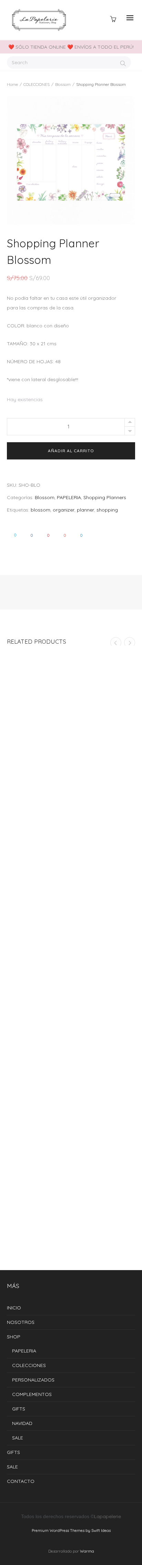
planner (85, 510)
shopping (107, 510)
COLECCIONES (36, 84)
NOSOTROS (20, 1322)
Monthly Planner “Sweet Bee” (71, 1245)
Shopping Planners (104, 497)
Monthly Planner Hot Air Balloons (71, 784)
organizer (63, 510)
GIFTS (18, 1409)
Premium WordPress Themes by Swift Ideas (71, 1530)
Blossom (63, 84)
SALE (17, 1438)
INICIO (14, 1308)
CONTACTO (20, 1481)
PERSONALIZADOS (33, 1380)
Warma (87, 1551)
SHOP (13, 1337)
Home (12, 84)
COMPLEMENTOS (32, 1394)
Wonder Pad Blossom (71, 1091)
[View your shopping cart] (115, 18)
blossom (40, 510)
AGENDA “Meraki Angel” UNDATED (71, 938)
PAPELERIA (69, 497)
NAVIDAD (22, 1423)
